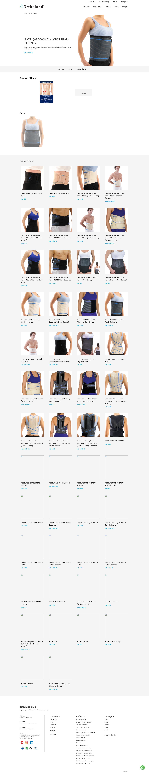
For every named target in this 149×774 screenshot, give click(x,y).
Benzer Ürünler (82, 69)
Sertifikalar (53, 727)
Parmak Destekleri (81, 745)
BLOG (116, 7)
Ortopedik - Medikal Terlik (84, 753)
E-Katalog (92, 2)
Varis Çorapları (80, 738)
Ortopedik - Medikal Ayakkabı (85, 756)
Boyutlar (61, 69)
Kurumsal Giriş (104, 2)
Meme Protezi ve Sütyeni (83, 748)
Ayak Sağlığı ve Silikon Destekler (85, 732)
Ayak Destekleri (80, 730)
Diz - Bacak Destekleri (82, 727)
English (107, 722)
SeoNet (125, 771)
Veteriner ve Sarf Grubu (83, 763)
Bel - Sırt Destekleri (31, 13)
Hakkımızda (53, 719)
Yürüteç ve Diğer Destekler (84, 750)
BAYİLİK (108, 7)
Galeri (70, 69)
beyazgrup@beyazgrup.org (28, 723)
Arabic (106, 730)
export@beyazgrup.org (27, 729)
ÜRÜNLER (87, 7)
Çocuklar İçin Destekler (83, 735)
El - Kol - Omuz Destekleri (83, 722)
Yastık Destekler (81, 740)
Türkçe (106, 719)
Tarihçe (52, 722)
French (107, 725)
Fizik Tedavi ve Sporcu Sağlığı (85, 761)
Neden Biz (53, 725)
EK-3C (115, 2)
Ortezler (78, 743)
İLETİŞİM (125, 7)
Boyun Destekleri (81, 719)
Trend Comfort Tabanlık (83, 758)
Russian (107, 727)
